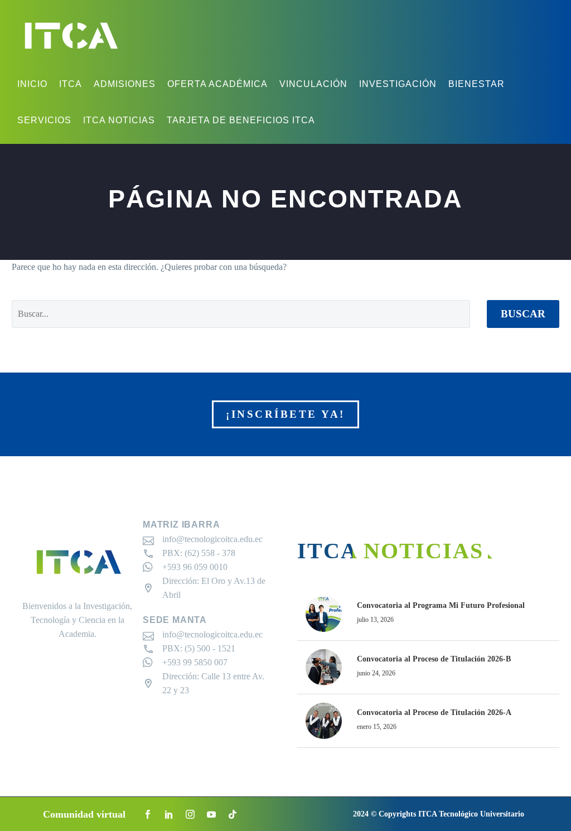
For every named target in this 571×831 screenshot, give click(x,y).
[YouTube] (211, 814)
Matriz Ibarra (181, 524)
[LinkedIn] (168, 814)
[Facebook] (147, 814)
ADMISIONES (125, 84)
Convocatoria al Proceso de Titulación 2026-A (434, 712)
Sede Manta (175, 620)
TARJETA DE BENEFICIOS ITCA (241, 120)
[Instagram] (190, 814)
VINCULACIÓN (313, 84)
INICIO (32, 84)
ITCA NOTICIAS (119, 120)
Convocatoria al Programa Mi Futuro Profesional (441, 605)
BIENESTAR (476, 84)
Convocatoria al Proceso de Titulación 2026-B (434, 659)
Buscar (523, 314)
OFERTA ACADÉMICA (217, 84)
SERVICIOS (44, 120)
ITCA (70, 84)
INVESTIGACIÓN (398, 84)
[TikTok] (232, 814)
